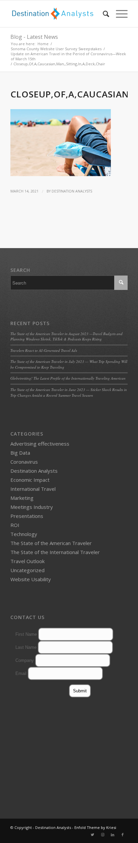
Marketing (21, 497)
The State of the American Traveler (51, 543)
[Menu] (118, 13)
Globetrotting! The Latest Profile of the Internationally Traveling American (68, 378)
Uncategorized (27, 570)
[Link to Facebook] (123, 835)
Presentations (26, 516)
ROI (14, 525)
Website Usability (30, 579)
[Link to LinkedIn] (113, 835)
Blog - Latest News (34, 37)
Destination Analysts (72, 191)
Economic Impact (30, 479)
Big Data (20, 452)
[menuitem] (102, 13)
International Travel (33, 488)
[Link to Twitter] (92, 835)
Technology (23, 534)
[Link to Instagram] (102, 835)
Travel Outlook (27, 561)
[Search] (102, 13)
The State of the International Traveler (55, 552)
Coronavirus (24, 461)
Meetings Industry (31, 507)
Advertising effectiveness (39, 443)
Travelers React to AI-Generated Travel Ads (43, 350)
